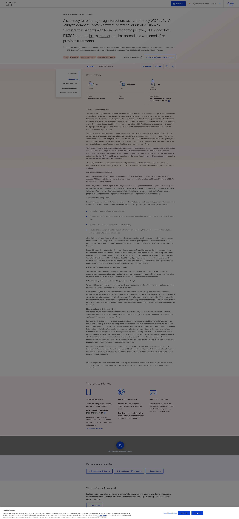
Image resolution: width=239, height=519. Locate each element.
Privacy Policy (101, 515)
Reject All (184, 513)
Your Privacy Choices (170, 513)
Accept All (197, 513)
